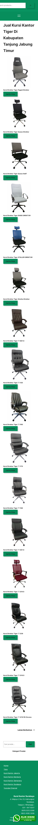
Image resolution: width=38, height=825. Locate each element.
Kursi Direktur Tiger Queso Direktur (16, 132)
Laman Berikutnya (26, 730)
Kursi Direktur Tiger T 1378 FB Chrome (17, 717)
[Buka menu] (19, 16)
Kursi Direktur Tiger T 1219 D (13, 592)
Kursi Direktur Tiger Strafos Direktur (16, 299)
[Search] (30, 5)
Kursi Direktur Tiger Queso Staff (15, 174)
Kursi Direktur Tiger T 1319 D (13, 675)
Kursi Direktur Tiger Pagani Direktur (16, 90)
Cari (30, 744)
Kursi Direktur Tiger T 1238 (13, 633)
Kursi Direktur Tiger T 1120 (13, 383)
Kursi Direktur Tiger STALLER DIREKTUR (17, 257)
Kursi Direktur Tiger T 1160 (13, 424)
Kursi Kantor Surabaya (24, 796)
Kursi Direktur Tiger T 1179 (13, 466)
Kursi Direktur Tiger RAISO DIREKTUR (17, 215)
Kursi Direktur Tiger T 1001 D (13, 341)
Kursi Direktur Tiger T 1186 (13, 508)
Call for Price (10, 94)
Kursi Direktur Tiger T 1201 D (13, 550)
